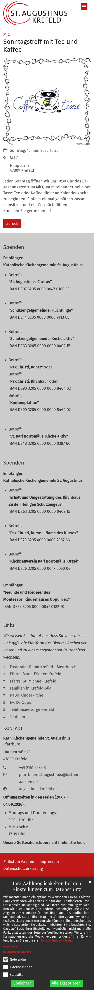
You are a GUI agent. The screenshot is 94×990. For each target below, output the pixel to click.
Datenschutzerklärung (57, 940)
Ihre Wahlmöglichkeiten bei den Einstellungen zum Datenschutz (47, 886)
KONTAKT (13, 728)
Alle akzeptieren (66, 983)
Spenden (13, 247)
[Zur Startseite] (35, 13)
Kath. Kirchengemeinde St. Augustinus (37, 738)
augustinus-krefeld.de (38, 788)
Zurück (12, 223)
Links (8, 625)
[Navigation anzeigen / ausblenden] (84, 6)
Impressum (10, 946)
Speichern (22, 983)
